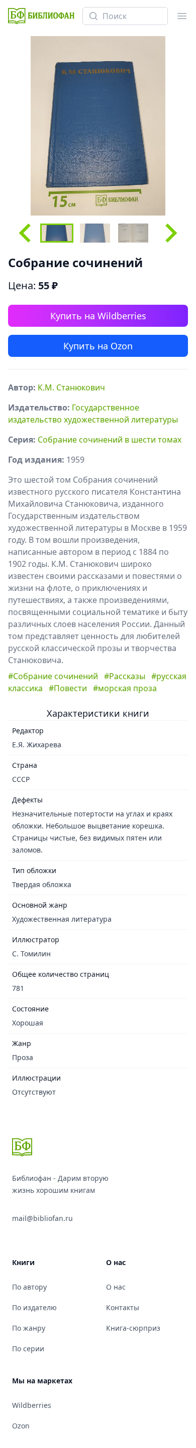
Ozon (21, 1425)
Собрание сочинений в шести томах (109, 439)
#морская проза (125, 688)
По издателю (34, 1307)
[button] (56, 233)
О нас (116, 1287)
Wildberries (31, 1405)
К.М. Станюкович (71, 387)
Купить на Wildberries (98, 316)
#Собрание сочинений (53, 676)
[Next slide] (170, 233)
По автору (29, 1287)
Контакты (122, 1307)
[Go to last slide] (26, 233)
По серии (28, 1348)
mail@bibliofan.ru (42, 1218)
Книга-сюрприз (133, 1328)
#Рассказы (124, 676)
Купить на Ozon (98, 346)
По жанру (28, 1328)
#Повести (68, 688)
